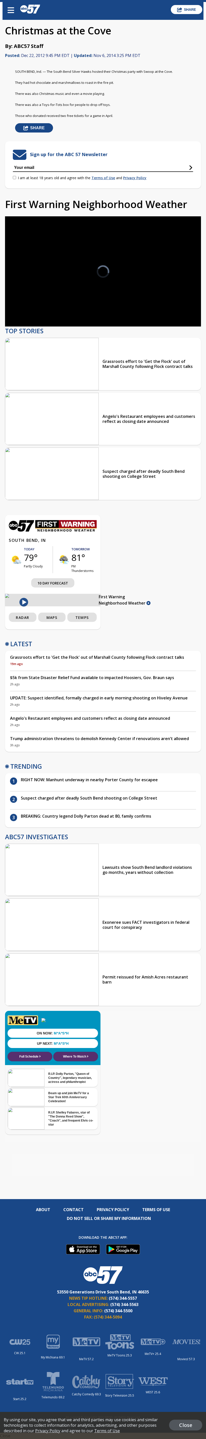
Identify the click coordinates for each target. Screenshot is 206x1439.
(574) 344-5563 (124, 1304)
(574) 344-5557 (123, 1298)
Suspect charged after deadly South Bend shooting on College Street (143, 474)
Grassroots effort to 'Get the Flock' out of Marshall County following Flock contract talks (147, 364)
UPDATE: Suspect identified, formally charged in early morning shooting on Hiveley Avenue (99, 698)
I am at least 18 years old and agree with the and (82, 177)
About (43, 1209)
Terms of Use (103, 177)
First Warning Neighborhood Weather (122, 600)
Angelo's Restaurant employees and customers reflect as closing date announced (148, 419)
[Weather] (53, 530)
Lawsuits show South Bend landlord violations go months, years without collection (147, 870)
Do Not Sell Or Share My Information (109, 1218)
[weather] (16, 560)
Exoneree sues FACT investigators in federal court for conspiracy (145, 925)
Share (190, 10)
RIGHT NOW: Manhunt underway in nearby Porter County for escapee (89, 779)
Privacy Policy (134, 177)
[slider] (31, 309)
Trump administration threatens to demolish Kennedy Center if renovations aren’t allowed (99, 738)
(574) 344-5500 (118, 1311)
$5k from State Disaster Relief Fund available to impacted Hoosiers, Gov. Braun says (92, 677)
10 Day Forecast (52, 583)
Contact (73, 1209)
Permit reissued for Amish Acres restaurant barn (145, 979)
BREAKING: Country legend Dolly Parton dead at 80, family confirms (86, 816)
